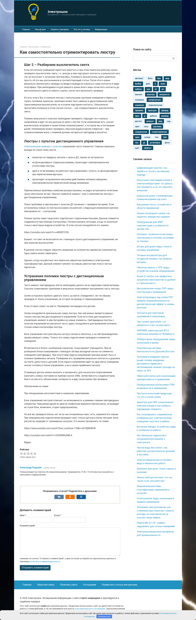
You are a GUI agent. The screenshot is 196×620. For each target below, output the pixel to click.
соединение (141, 132)
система (157, 126)
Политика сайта (68, 584)
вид (167, 78)
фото (167, 142)
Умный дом (40, 29)
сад (168, 121)
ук (144, 142)
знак (163, 83)
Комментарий (27, 525)
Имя (23, 515)
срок (137, 137)
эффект (147, 148)
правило (139, 110)
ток (136, 142)
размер (165, 116)
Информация (101, 29)
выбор (138, 83)
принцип (152, 110)
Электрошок (58, 11)
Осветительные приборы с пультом (43, 146)
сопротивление (159, 132)
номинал (139, 105)
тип (165, 137)
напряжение (155, 99)
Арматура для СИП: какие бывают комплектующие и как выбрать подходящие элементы (155, 406)
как (148, 89)
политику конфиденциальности (45, 561)
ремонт (150, 121)
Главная (26, 29)
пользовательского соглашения (90, 608)
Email (57, 515)
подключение (155, 105)
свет (137, 126)
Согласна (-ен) (104, 616)
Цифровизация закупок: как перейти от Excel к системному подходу (153, 171)
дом (148, 83)
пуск (137, 116)
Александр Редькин (31, 467)
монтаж (151, 94)
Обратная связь (45, 584)
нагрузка (139, 99)
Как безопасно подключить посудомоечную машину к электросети (151, 439)
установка (155, 142)
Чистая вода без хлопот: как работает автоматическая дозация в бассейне (156, 451)
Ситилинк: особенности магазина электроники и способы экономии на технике (155, 238)
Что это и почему (82, 29)
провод (164, 110)
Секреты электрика (60, 29)
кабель (138, 89)
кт (156, 89)
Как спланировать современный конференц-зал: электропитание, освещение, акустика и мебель (154, 418)
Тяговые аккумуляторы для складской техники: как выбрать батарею (154, 259)
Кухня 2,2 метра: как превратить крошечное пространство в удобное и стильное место (156, 280)
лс (163, 89)
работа (153, 116)
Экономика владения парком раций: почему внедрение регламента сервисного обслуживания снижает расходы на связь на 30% (156, 363)
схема (147, 137)
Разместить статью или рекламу (119, 584)
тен (156, 137)
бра (159, 78)
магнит (138, 94)
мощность (164, 94)
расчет (138, 121)
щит (137, 148)
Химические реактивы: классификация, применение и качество (153, 489)
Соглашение (89, 584)
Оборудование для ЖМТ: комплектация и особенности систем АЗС (152, 225)
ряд (160, 121)
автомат (139, 78)
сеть (146, 126)
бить (150, 78)
